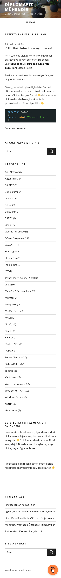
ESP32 (9, 218)
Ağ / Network (12, 172)
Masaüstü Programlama (18, 291)
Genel (8, 225)
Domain (9, 198)
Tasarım (9, 370)
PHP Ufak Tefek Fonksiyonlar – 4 (28, 48)
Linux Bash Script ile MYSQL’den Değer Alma (29, 518)
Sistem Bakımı (13, 364)
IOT (7, 271)
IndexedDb (11, 264)
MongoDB (11, 304)
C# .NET (9, 185)
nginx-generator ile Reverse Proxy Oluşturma (30, 511)
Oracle (8, 331)
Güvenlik (9, 244)
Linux (8, 284)
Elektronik (10, 211)
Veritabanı (10, 377)
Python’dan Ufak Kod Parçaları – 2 (23, 531)
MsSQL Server (13, 311)
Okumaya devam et (15, 128)
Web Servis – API (14, 390)
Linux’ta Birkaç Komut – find (20, 504)
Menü (32, 22)
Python (9, 350)
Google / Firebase (15, 231)
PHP (7, 337)
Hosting (9, 251)
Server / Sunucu (13, 357)
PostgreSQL (12, 344)
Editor (8, 205)
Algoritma (10, 178)
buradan (17, 63)
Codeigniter (11, 192)
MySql (8, 317)
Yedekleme (11, 410)
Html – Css (11, 258)
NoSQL (9, 324)
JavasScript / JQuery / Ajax (19, 278)
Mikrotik (9, 297)
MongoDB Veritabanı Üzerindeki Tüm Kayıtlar (30, 524)
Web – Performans (15, 384)
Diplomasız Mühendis (19, 7)
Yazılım (8, 403)
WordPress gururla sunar (18, 570)
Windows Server (14, 397)
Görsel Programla (14, 238)
